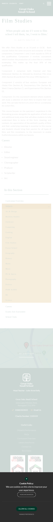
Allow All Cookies (26, 509)
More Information (26, 494)
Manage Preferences (26, 514)
